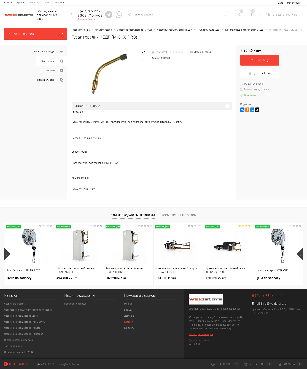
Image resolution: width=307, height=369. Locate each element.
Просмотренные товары (178, 215)
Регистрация (294, 2)
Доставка (33, 2)
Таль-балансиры (13, 346)
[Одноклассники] (247, 109)
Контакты (59, 2)
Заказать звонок (86, 19)
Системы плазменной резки (19, 340)
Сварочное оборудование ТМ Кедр (22, 328)
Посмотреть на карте (201, 334)
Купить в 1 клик (262, 73)
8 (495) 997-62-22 (45, 364)
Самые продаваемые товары (133, 215)
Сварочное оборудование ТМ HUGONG (24, 321)
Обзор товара (48, 61)
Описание (50, 70)
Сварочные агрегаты (15, 303)
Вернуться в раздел (45, 51)
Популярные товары (75, 303)
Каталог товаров (21, 34)
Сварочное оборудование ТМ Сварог (23, 334)
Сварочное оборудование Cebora (21, 315)
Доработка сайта (199, 340)
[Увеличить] (109, 73)
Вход (280, 2)
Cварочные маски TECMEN (18, 352)
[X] (257, 109)
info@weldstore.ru (274, 303)
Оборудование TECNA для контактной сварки (28, 309)
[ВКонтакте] (242, 109)
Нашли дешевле (253, 83)
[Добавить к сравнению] (143, 60)
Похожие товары (46, 80)
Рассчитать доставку (256, 89)
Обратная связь (19, 364)
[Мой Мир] (252, 109)
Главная (8, 2)
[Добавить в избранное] (143, 52)
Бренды (21, 2)
